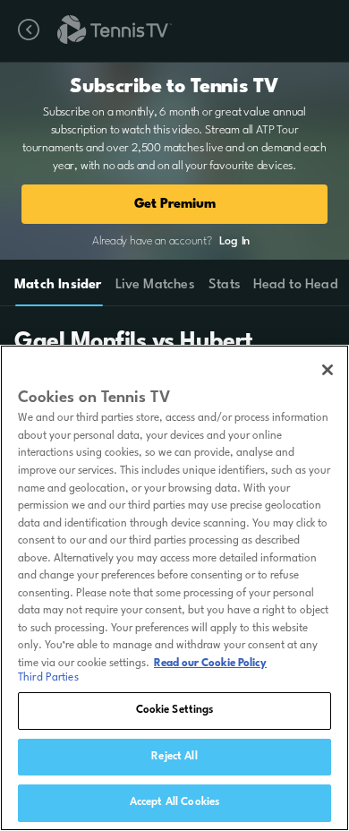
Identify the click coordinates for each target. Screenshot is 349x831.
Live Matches (154, 285)
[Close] (327, 370)
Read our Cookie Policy (210, 663)
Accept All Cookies (174, 802)
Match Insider (58, 285)
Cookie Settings (175, 710)
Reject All (174, 756)
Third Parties (48, 678)
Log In (234, 241)
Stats (225, 285)
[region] (174, 588)
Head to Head (295, 285)
